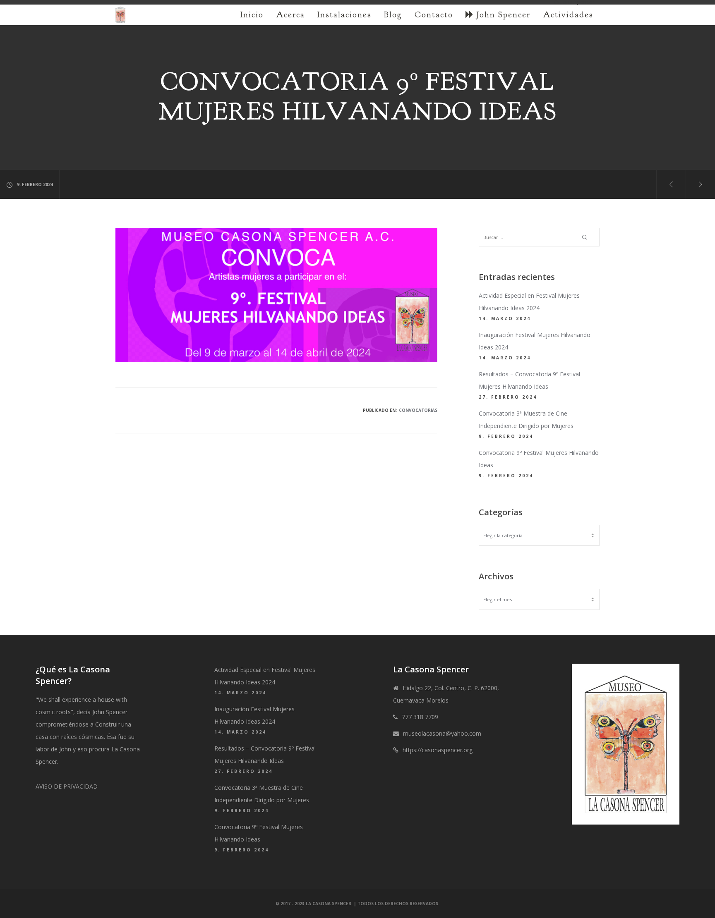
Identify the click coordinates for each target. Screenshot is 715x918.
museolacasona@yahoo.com (442, 733)
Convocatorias (418, 410)
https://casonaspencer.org (438, 750)
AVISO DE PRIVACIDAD (67, 786)
